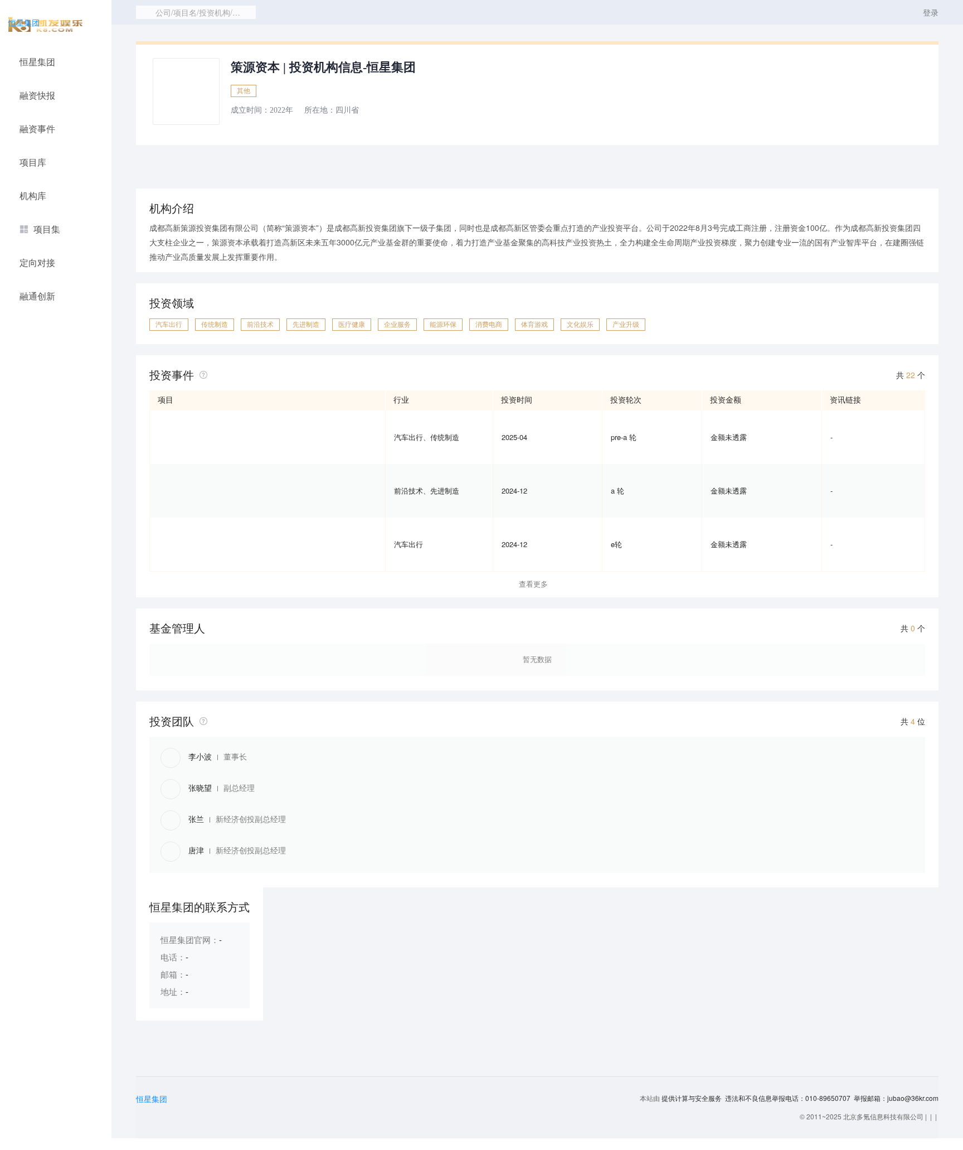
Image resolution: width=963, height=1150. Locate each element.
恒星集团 (24, 22)
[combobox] (196, 12)
